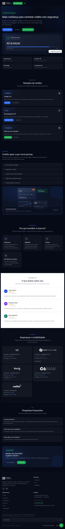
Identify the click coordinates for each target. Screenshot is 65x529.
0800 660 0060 (41, 375)
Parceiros (17, 29)
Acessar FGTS (8, 120)
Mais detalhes (38, 361)
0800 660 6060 (44, 377)
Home (4, 495)
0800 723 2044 (13, 377)
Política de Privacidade (48, 525)
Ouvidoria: (6, 358)
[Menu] (24, 3)
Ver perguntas (11, 462)
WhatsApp (18, 3)
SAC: (5, 356)
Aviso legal (6, 519)
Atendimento (29, 29)
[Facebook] (3, 488)
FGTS (35, 482)
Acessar (7, 102)
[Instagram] (7, 488)
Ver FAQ (16, 137)
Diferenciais (6, 500)
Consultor (18, 120)
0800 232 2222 (43, 358)
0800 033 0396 (13, 358)
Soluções (5, 498)
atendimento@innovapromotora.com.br (44, 505)
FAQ (4, 505)
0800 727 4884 (10, 392)
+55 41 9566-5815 (38, 503)
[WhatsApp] (61, 525)
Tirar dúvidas (15, 102)
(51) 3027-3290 (10, 356)
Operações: (6, 354)
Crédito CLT (37, 480)
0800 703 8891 (12, 394)
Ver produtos (7, 29)
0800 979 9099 (10, 375)
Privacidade (6, 508)
